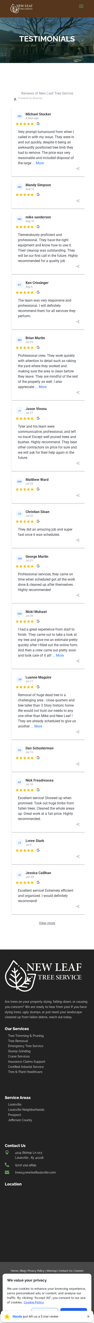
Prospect (14, 1115)
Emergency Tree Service (25, 1046)
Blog (23, 1270)
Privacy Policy (36, 1270)
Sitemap (52, 1270)
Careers (79, 1270)
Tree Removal (18, 1041)
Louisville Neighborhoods (26, 1109)
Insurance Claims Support (26, 1061)
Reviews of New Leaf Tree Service (47, 93)
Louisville (14, 1104)
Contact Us (65, 1270)
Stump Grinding (19, 1051)
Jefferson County (20, 1120)
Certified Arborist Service (26, 1067)
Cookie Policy (34, 1302)
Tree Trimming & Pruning (26, 1035)
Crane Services (19, 1056)
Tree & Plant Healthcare (25, 1072)
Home (14, 1270)
